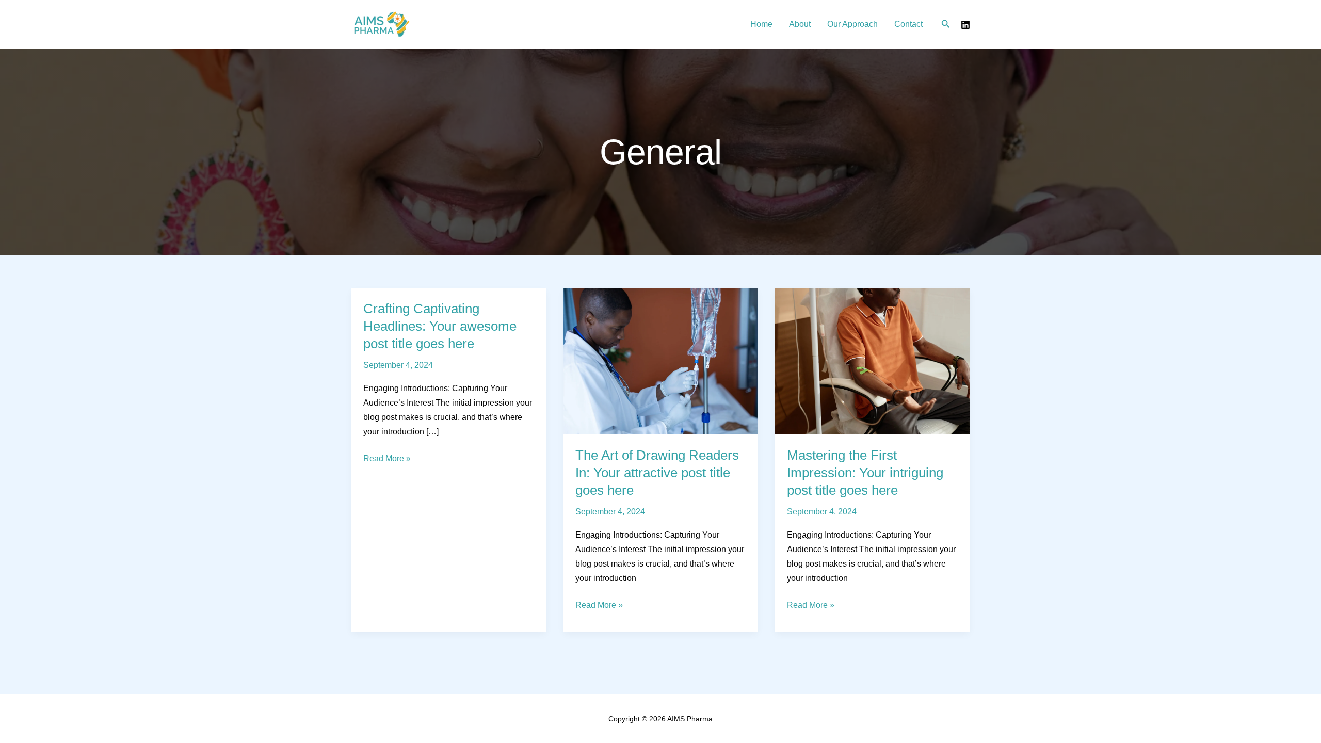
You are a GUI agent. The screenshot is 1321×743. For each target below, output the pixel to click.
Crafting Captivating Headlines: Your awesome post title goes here (440, 326)
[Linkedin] (965, 24)
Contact (908, 24)
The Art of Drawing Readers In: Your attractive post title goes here (657, 472)
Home (761, 24)
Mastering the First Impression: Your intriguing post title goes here (865, 472)
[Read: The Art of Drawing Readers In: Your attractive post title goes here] (661, 360)
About (800, 24)
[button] (946, 24)
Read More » (387, 460)
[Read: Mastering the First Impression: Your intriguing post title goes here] (872, 360)
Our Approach (852, 24)
